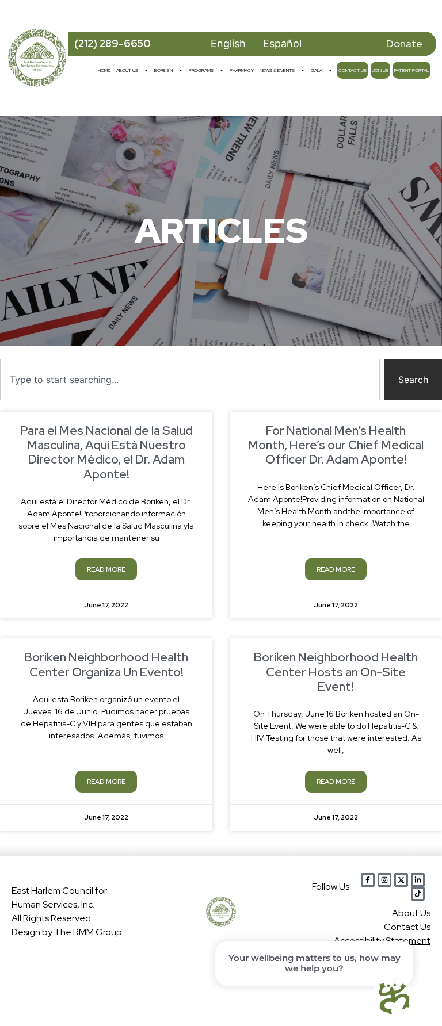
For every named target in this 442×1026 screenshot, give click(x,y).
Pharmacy (242, 70)
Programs (201, 70)
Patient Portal (411, 70)
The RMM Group (88, 932)
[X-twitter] (401, 880)
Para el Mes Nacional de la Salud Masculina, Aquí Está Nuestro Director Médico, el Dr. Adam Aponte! (106, 452)
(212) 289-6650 (112, 43)
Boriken (163, 70)
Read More (106, 569)
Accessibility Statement (382, 941)
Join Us (380, 70)
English (228, 43)
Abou (411, 913)
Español (282, 43)
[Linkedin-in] (418, 880)
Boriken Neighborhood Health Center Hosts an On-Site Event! (336, 671)
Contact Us (352, 70)
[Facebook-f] (368, 880)
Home (104, 70)
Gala (316, 70)
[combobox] (190, 379)
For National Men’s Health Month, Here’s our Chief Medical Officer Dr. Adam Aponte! (336, 445)
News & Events (277, 70)
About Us (127, 70)
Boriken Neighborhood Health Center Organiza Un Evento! (106, 664)
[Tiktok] (418, 894)
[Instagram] (384, 880)
